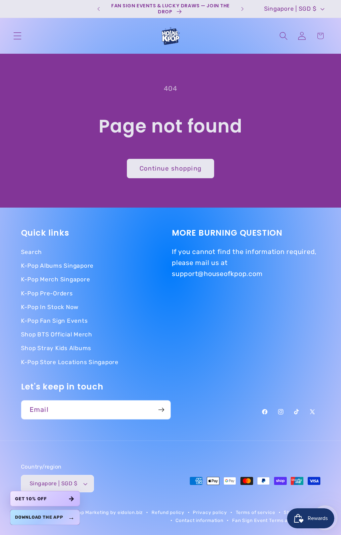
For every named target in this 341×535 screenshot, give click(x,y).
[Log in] (302, 36)
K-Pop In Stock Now (50, 307)
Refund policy (168, 512)
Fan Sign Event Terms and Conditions (276, 520)
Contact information (199, 520)
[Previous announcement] (98, 9)
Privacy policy (210, 512)
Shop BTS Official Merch (56, 334)
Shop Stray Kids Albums (56, 348)
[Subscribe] (161, 410)
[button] (17, 36)
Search (31, 252)
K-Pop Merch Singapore (55, 279)
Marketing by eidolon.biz (114, 512)
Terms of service (255, 512)
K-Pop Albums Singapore (57, 265)
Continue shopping (170, 168)
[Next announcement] (242, 9)
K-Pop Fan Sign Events (54, 320)
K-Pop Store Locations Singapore (70, 362)
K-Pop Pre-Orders (47, 293)
